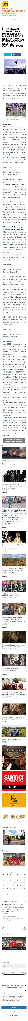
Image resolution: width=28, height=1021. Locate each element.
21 (17, 885)
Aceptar (14, 1007)
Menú (14, 19)
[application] (14, 943)
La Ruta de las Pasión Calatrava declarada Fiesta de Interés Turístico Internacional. (13, 694)
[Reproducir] (4, 949)
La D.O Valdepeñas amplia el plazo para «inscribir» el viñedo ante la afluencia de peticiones (12, 570)
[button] (26, 991)
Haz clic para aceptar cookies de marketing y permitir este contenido (14, 440)
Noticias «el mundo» (9, 901)
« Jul (7, 894)
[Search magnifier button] (24, 929)
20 (14, 885)
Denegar (14, 1011)
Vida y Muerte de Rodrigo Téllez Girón (13, 717)
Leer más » (4, 466)
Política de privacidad (18, 1019)
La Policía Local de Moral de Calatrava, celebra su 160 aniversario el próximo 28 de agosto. (13, 486)
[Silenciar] (21, 949)
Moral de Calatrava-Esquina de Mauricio (13, 11)
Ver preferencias (14, 1015)
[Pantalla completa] (24, 949)
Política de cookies (9, 1019)
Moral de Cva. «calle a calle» (9, 827)
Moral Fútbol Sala (6, 850)
